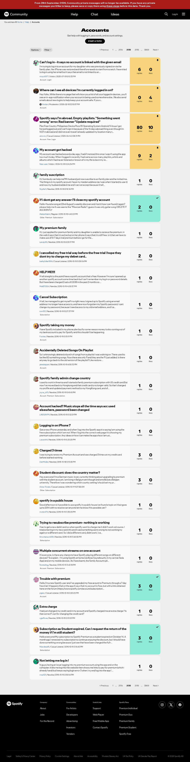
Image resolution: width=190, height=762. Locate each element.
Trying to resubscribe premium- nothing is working (75, 522)
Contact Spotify (100, 727)
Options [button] (35, 49)
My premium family (53, 228)
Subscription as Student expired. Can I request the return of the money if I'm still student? (83, 630)
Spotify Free (125, 733)
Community (19, 14)
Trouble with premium (55, 578)
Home (19, 22)
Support (97, 708)
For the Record (47, 721)
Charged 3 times (51, 450)
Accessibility (92, 756)
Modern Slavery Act (110, 756)
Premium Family (127, 721)
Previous (105, 49)
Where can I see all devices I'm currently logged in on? (76, 90)
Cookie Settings (62, 756)
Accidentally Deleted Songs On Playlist (66, 350)
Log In (175, 14)
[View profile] (36, 63)
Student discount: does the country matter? (70, 472)
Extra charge (48, 606)
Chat (94, 14)
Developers (72, 714)
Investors (70, 727)
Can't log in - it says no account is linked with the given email (80, 62)
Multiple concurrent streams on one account (70, 550)
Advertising (72, 721)
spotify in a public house (56, 500)
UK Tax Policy (128, 756)
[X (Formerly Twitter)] (171, 704)
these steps (112, 6)
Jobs (42, 714)
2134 (121, 49)
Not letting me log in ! (54, 660)
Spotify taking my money (57, 325)
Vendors (70, 733)
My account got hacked (56, 150)
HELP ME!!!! (47, 272)
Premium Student (127, 727)
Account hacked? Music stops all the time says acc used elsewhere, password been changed (77, 408)
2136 (137, 49)
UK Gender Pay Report (147, 756)
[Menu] (183, 14)
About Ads (78, 756)
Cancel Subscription (53, 297)
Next (155, 49)
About (43, 708)
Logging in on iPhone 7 (55, 425)
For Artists (71, 708)
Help (74, 14)
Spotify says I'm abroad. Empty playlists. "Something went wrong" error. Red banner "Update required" (80, 120)
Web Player (98, 714)
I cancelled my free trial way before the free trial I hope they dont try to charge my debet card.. (80, 254)
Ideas (115, 14)
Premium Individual (128, 708)
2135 (129, 49)
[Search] (166, 14)
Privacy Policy (45, 756)
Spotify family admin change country (65, 378)
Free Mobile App (101, 721)
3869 (146, 49)
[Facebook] (180, 704)
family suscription (52, 175)
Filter (47, 49)
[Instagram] (162, 704)
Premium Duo (126, 714)
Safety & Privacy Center (25, 756)
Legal (9, 756)
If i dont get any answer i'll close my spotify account (75, 200)
